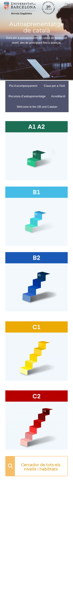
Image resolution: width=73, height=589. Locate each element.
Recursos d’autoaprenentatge (27, 96)
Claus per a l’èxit (54, 85)
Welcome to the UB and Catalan (37, 106)
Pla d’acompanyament (23, 85)
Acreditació (58, 96)
